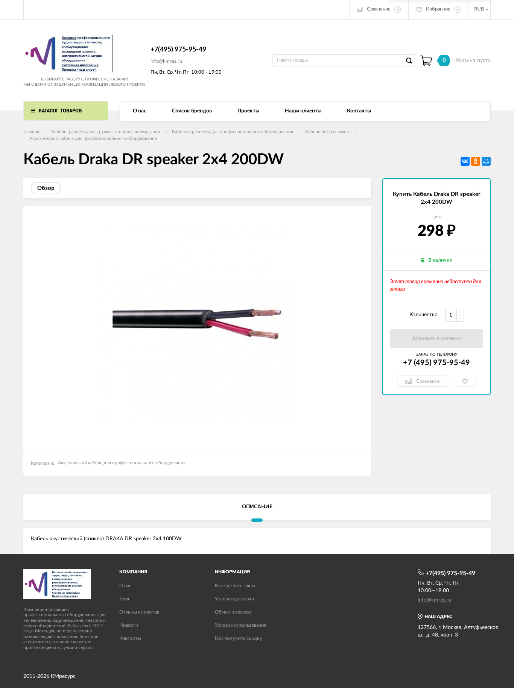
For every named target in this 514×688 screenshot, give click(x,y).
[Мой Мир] (486, 161)
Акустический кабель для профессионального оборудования (93, 138)
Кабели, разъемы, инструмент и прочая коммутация (105, 131)
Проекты (248, 111)
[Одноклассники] (475, 161)
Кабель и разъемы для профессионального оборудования (232, 131)
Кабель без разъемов (327, 131)
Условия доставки (234, 599)
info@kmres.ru (166, 61)
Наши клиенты (303, 111)
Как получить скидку (238, 638)
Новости (128, 625)
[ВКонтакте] (465, 161)
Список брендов (192, 111)
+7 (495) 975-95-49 (436, 363)
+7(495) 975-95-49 (178, 49)
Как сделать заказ (235, 585)
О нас (139, 111)
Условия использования (240, 625)
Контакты (359, 111)
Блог (124, 599)
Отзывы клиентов (139, 612)
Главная (31, 131)
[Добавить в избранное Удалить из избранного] (465, 381)
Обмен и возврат (233, 612)
